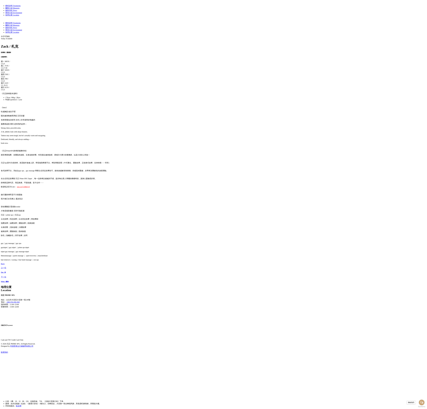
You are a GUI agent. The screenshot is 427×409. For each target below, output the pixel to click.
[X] (9, 317)
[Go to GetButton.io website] (421, 406)
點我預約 (4, 352)
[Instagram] (9, 311)
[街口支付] (9, 336)
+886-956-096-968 (13, 302)
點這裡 (18, 406)
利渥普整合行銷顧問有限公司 (21, 346)
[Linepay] (9, 334)
